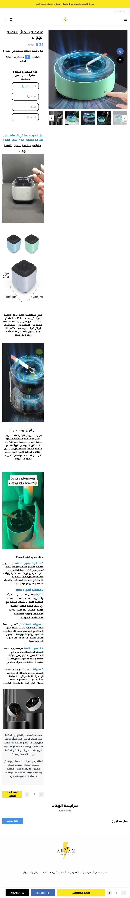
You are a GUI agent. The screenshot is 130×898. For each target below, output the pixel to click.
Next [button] (51, 118)
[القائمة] (125, 19)
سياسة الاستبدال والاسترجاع (35, 872)
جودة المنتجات (120, 11)
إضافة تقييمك (12, 821)
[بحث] (11, 19)
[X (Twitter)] (120, 60)
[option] (88, 69)
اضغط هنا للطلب (12, 794)
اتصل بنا (104, 872)
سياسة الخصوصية (77, 872)
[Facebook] (120, 51)
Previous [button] (125, 118)
